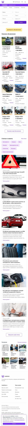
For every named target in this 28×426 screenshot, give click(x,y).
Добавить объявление (14, 30)
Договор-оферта (5, 405)
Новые (10, 7)
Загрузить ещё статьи (14, 334)
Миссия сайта (5, 387)
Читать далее (6, 181)
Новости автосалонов (8, 151)
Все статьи (23, 138)
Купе (16, 390)
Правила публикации (6, 390)
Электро (23, 7)
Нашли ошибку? (5, 410)
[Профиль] (25, 2)
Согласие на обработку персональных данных (11, 408)
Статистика (5, 148)
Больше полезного (22, 342)
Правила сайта (5, 392)
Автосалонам (5, 396)
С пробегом (16, 7)
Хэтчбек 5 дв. (18, 398)
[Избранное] (22, 2)
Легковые (4, 5)
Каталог (5, 7)
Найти (21, 22)
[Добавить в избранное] (12, 38)
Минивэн (17, 392)
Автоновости (6, 142)
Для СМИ (4, 394)
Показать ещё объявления (14, 131)
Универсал (17, 396)
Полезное (13, 148)
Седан (16, 394)
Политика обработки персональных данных (10, 407)
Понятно (14, 423)
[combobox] (8, 12)
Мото (20, 142)
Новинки (14, 142)
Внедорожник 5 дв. (19, 387)
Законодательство (14, 145)
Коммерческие (12, 5)
